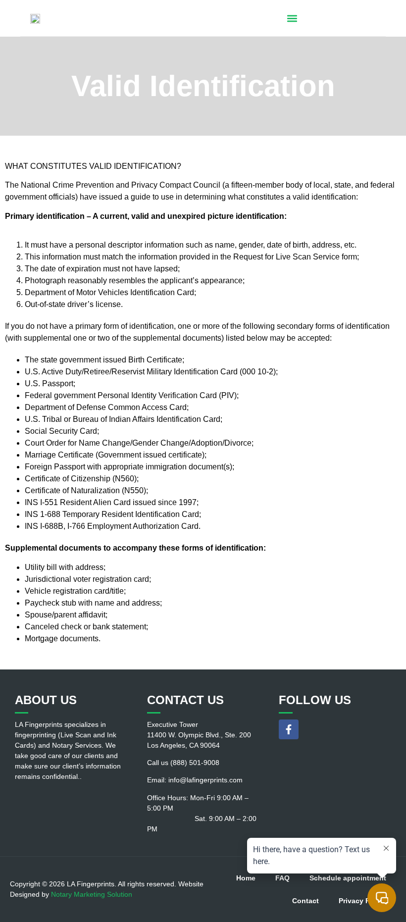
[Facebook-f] (289, 729)
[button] (292, 18)
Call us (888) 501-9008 (183, 763)
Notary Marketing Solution (91, 894)
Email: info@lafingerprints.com (195, 780)
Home (245, 878)
